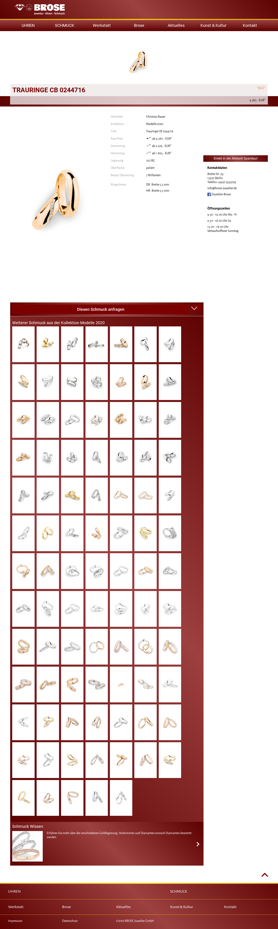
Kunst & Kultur (213, 25)
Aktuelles (176, 25)
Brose (139, 25)
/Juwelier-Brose (221, 194)
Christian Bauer (155, 116)
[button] (196, 308)
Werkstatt (102, 25)
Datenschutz (70, 920)
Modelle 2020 (154, 124)
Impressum (15, 920)
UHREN (14, 891)
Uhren (28, 25)
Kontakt (250, 25)
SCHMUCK (178, 891)
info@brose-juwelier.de (222, 188)
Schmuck (64, 25)
